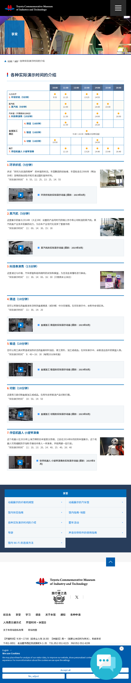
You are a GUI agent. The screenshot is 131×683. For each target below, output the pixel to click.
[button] (7, 650)
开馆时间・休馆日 (36, 622)
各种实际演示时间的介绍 (22, 522)
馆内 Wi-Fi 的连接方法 (20, 543)
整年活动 (74, 522)
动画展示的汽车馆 (79, 502)
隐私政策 (18, 629)
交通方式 (16, 622)
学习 (28, 614)
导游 (10, 532)
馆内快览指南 (15, 512)
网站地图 (32, 629)
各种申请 (75, 614)
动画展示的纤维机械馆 (21, 502)
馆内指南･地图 (77, 512)
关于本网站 (8, 629)
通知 (63, 614)
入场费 (7, 622)
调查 (38, 614)
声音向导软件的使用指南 (83, 532)
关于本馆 (50, 614)
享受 (16, 61)
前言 (5, 614)
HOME (10, 61)
